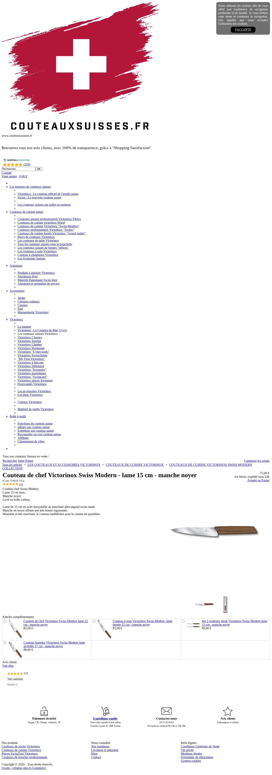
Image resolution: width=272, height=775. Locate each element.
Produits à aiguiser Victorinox (36, 272)
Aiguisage (16, 265)
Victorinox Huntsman (31, 348)
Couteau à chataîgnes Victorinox (38, 255)
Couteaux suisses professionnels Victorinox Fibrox (49, 219)
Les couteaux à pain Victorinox (37, 251)
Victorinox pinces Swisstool (35, 380)
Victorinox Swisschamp (32, 355)
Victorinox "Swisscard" (32, 377)
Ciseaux (23, 305)
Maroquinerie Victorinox (33, 312)
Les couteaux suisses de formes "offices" (43, 247)
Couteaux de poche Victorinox (21, 746)
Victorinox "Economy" (32, 369)
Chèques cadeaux (29, 301)
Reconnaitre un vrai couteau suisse (39, 434)
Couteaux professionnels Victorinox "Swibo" (46, 229)
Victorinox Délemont (31, 366)
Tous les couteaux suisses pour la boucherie (45, 244)
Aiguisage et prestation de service (39, 283)
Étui (20, 308)
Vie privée (187, 750)
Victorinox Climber (30, 344)
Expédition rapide (105, 718)
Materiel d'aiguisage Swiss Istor (37, 280)
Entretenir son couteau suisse (36, 430)
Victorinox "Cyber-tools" (33, 351)
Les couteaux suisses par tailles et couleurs (44, 204)
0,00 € (23, 176)
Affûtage (23, 438)
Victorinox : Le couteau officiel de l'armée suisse (48, 194)
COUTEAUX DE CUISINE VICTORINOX (135, 464)
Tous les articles (12, 464)
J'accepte (243, 29)
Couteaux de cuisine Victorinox (21, 750)
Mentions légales (191, 753)
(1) (21, 484)
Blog (94, 753)
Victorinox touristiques (32, 373)
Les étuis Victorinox (30, 394)
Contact (96, 757)
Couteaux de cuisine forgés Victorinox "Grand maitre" (52, 233)
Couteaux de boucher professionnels (24, 757)
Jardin (21, 298)
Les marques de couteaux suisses (30, 186)
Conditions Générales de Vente (200, 746)
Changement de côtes (31, 441)
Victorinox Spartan (29, 341)
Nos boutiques (100, 746)
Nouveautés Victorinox (32, 384)
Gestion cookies (191, 760)
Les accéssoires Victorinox (34, 391)
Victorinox (16, 319)
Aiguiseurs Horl (28, 276)
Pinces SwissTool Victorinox (20, 753)
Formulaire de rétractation (197, 757)
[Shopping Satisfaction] (16, 160)
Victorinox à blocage (31, 362)
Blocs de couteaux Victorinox (36, 237)
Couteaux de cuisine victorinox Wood (41, 222)
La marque (24, 326)
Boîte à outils (18, 416)
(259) (26, 164)
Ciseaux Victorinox (30, 402)
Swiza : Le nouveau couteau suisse (39, 197)
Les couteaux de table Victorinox (38, 240)
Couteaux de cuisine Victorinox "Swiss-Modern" (48, 226)
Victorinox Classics (30, 337)
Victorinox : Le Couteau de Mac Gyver (42, 330)
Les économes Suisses (31, 258)
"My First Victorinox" (31, 359)
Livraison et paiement (104, 750)
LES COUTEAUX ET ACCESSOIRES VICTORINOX (63, 464)
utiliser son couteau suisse (34, 427)
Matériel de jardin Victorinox (36, 409)
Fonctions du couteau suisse (35, 423)
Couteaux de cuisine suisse (26, 211)
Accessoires (17, 290)
